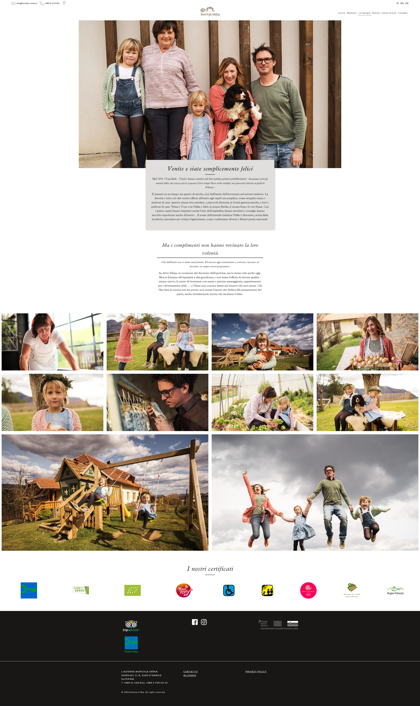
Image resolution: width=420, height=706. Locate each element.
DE (407, 3)
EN (402, 3)
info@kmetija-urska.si (26, 3)
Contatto (403, 12)
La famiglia (365, 12)
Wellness (352, 12)
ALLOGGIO (189, 675)
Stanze (376, 12)
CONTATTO (190, 671)
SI (398, 3)
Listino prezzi (389, 12)
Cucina (341, 12)
